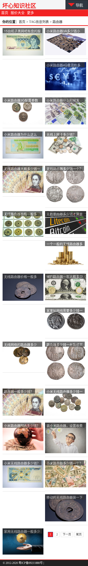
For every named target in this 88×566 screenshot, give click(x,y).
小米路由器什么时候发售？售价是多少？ (62, 100)
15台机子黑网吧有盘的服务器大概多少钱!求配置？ (22, 31)
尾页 (79, 534)
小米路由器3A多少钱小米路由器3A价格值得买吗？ (63, 31)
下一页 (67, 534)
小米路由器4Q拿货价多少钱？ (63, 65)
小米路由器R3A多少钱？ (22, 425)
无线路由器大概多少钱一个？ (22, 169)
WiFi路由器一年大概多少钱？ (64, 276)
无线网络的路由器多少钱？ (20, 344)
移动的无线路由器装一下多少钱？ (64, 497)
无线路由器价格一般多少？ (20, 214)
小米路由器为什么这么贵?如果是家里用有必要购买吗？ (21, 134)
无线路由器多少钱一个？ (64, 168)
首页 (4, 13)
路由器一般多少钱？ (19, 391)
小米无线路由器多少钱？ (22, 463)
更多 (30, 13)
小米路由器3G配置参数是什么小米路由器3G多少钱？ (21, 100)
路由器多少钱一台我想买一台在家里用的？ (64, 344)
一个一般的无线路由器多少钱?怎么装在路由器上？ (64, 244)
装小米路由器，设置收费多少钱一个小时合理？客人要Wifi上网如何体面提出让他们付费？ (64, 425)
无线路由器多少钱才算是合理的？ (64, 214)
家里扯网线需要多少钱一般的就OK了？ (64, 310)
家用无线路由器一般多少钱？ (22, 531)
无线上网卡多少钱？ (61, 134)
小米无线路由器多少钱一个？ (64, 391)
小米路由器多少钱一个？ (64, 463)
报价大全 (18, 13)
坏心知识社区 (19, 6)
